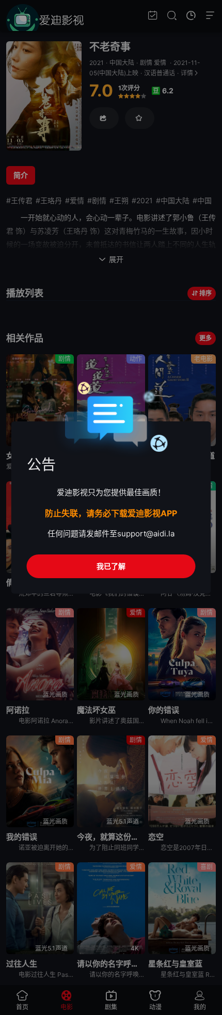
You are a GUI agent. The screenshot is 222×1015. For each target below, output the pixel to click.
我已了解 (111, 566)
